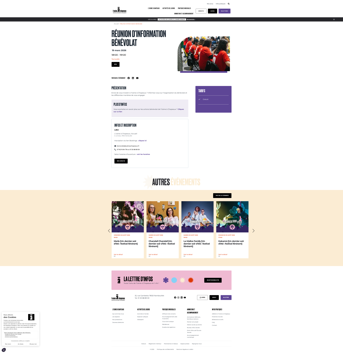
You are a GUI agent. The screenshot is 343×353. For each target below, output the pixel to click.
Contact (214, 325)
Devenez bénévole (118, 322)
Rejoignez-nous (197, 344)
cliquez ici (142, 141)
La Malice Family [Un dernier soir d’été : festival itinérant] (162, 244)
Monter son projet (192, 322)
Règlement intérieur (155, 344)
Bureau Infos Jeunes (193, 327)
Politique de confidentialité (165, 349)
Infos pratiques (220, 4)
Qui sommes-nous (118, 314)
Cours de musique (168, 321)
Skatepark (140, 319)
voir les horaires (143, 154)
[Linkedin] (182, 297)
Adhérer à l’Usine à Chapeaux (221, 314)
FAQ (213, 322)
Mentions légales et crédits (184, 349)
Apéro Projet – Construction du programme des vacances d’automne (231, 245)
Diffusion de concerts (169, 314)
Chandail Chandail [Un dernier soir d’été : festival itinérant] (127, 244)
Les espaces (116, 317)
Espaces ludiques (142, 317)
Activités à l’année (143, 314)
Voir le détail (118, 254)
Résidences (165, 324)
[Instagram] (178, 297)
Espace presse (185, 344)
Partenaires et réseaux (171, 344)
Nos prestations (117, 319)
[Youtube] (185, 297)
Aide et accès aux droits (194, 325)
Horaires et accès (217, 317)
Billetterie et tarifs (217, 319)
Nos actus (210, 4)
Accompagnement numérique (193, 336)
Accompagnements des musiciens (169, 317)
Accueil (116, 24)
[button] (228, 3)
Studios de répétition (168, 327)
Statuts (143, 344)
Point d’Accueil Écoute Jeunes (194, 331)
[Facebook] (175, 297)
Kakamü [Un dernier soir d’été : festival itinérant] (196, 242)
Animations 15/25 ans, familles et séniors (193, 318)
